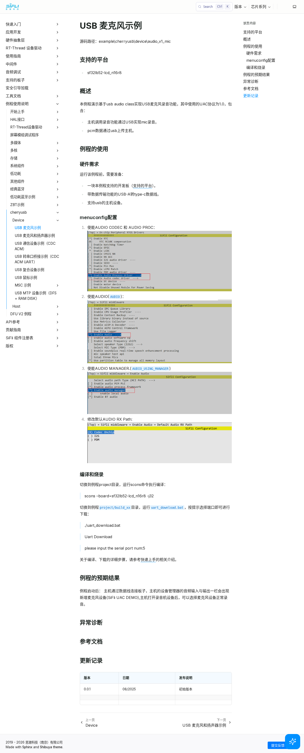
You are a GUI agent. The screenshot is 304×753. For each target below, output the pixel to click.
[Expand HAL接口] (57, 120)
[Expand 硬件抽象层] (57, 40)
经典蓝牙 (17, 189)
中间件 (11, 64)
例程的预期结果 (256, 74)
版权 (9, 346)
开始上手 (17, 111)
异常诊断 (250, 81)
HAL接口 (17, 119)
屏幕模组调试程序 (24, 135)
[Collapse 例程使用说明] (57, 104)
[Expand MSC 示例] (57, 285)
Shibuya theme (51, 747)
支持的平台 (252, 32)
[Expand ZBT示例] (57, 205)
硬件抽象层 (15, 40)
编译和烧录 (255, 67)
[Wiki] (289, 7)
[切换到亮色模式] (294, 6)
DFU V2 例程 (20, 314)
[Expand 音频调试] (57, 72)
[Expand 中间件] (57, 64)
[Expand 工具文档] (57, 96)
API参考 (13, 322)
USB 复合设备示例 (29, 270)
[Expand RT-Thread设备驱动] (57, 127)
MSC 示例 (23, 285)
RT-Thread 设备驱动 (24, 48)
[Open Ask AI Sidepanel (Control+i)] (292, 741)
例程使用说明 (17, 104)
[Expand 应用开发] (57, 32)
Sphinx (27, 747)
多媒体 (15, 143)
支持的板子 (15, 80)
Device (18, 220)
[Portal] (285, 7)
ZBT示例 (17, 204)
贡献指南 (13, 329)
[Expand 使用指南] (57, 56)
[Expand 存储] (57, 158)
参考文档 (250, 88)
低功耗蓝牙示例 (22, 197)
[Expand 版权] (57, 346)
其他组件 (17, 181)
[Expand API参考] (57, 322)
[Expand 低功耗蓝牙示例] (57, 197)
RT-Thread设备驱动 (26, 127)
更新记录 (250, 95)
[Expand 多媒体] (57, 143)
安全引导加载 (17, 87)
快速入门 (13, 24)
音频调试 (13, 72)
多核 (13, 150)
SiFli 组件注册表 (19, 337)
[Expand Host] (57, 306)
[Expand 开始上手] (57, 112)
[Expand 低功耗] (57, 174)
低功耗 (15, 173)
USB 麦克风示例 (28, 228)
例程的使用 (252, 46)
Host (16, 306)
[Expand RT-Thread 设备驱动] (57, 48)
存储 (13, 158)
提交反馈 (278, 745)
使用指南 (13, 56)
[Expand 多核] (57, 150)
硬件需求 (253, 53)
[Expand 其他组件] (57, 181)
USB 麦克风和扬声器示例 (35, 235)
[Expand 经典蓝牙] (57, 189)
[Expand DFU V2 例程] (57, 314)
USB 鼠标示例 (26, 277)
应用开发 (13, 32)
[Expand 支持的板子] (57, 80)
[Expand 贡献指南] (57, 330)
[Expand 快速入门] (57, 24)
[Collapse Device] (57, 220)
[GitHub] (281, 7)
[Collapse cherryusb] (57, 212)
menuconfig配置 (260, 60)
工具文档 (13, 96)
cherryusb (18, 212)
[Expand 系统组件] (57, 166)
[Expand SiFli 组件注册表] (57, 338)
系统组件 (17, 166)
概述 (247, 39)
